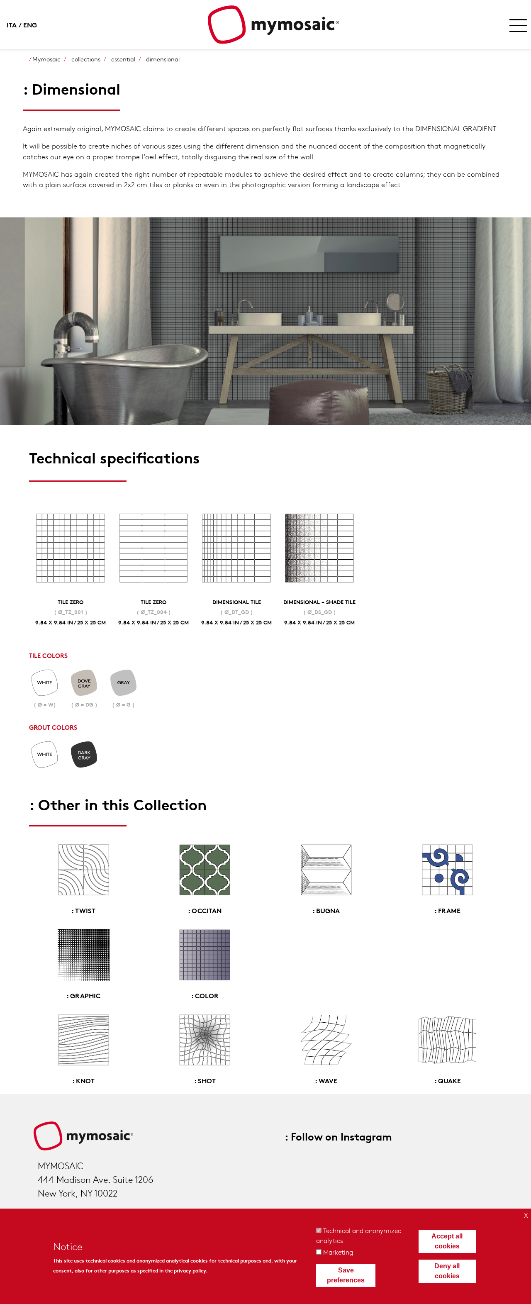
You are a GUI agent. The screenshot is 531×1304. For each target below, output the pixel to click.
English (31, 24)
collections (85, 59)
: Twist (83, 910)
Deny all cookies (447, 1271)
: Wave (326, 1080)
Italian (15, 24)
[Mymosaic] (273, 24)
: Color (205, 995)
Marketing (338, 1252)
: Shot (205, 1080)
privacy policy (190, 1270)
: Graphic (83, 995)
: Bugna (326, 910)
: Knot (83, 1080)
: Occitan (205, 910)
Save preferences (346, 1275)
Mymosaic (46, 59)
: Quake (447, 1080)
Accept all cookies (447, 1241)
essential (123, 59)
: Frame (447, 910)
